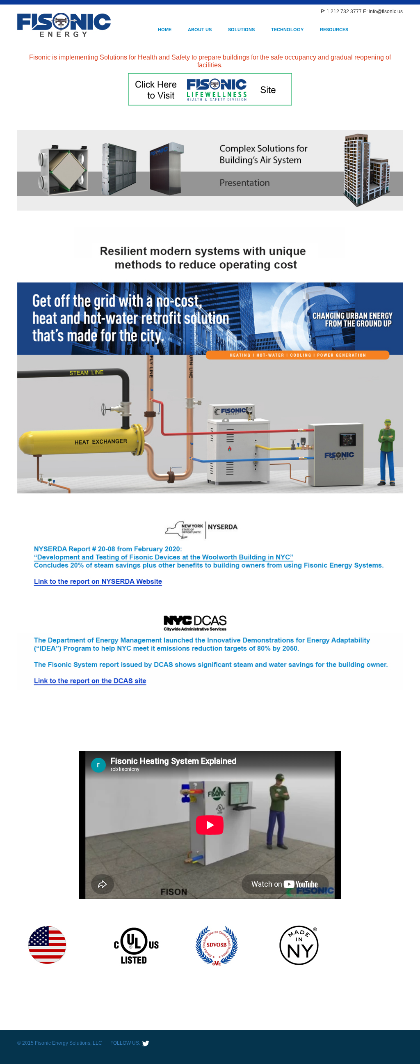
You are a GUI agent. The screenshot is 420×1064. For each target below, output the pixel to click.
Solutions (241, 29)
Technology (287, 29)
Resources (334, 29)
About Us (200, 29)
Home (164, 29)
